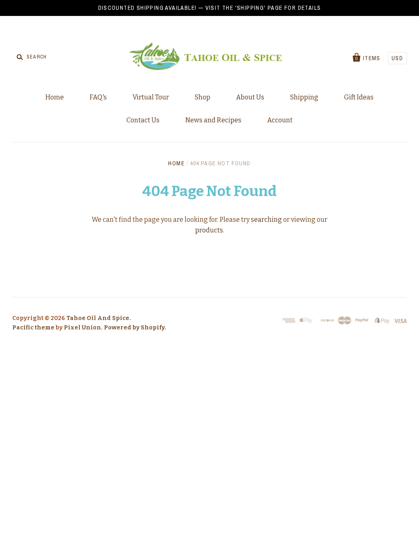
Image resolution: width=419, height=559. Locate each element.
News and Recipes (213, 120)
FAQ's (98, 97)
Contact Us (143, 120)
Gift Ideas (359, 97)
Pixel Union (82, 327)
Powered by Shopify (134, 327)
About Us (250, 97)
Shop (202, 97)
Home (54, 97)
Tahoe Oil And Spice (97, 318)
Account (280, 120)
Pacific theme (33, 327)
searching (266, 219)
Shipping (304, 97)
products (209, 230)
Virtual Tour (151, 97)
